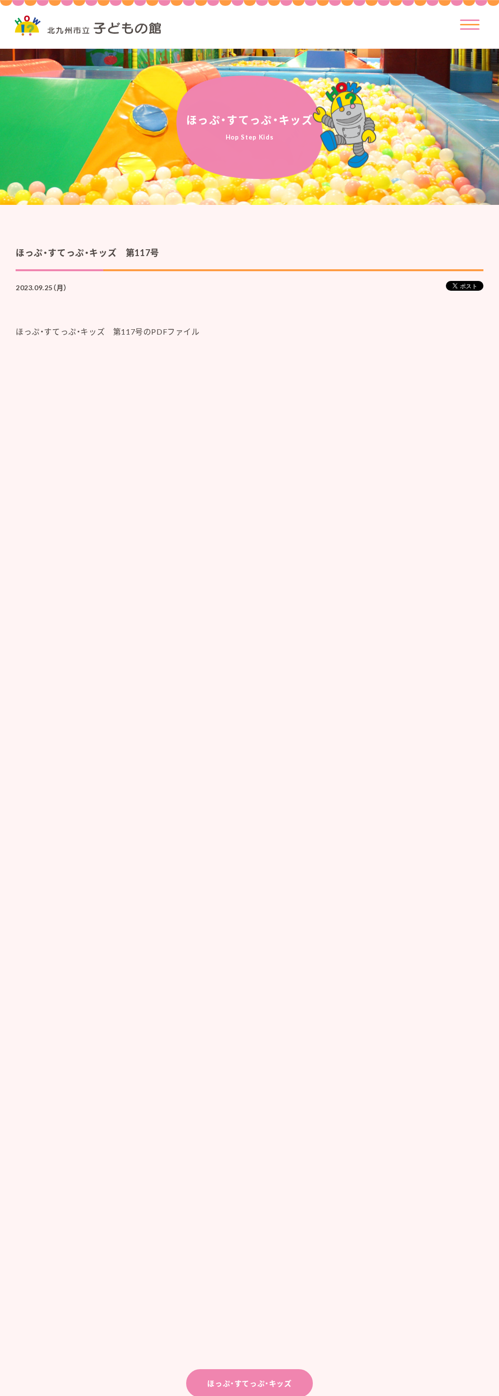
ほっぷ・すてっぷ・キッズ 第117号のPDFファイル (108, 331)
